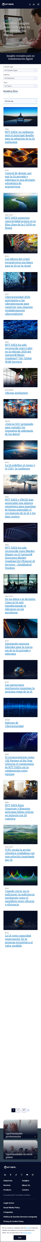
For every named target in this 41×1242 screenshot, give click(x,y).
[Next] (28, 1110)
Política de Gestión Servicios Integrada (20, 1217)
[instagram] (32, 1174)
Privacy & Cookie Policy (13, 1221)
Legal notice (8, 1203)
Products (7, 1190)
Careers (25, 1190)
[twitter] (21, 1174)
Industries (7, 1180)
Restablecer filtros (10, 91)
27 (24, 1110)
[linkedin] (5, 1174)
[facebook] (10, 1174)
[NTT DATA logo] (8, 4)
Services (6, 1185)
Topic (5, 82)
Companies (8, 1212)
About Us (26, 1185)
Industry (6, 75)
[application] (20, 1233)
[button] (31, 4)
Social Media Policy (11, 1207)
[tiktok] (16, 1174)
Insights (25, 1180)
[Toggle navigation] (39, 4)
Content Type (8, 67)
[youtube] (27, 1174)
